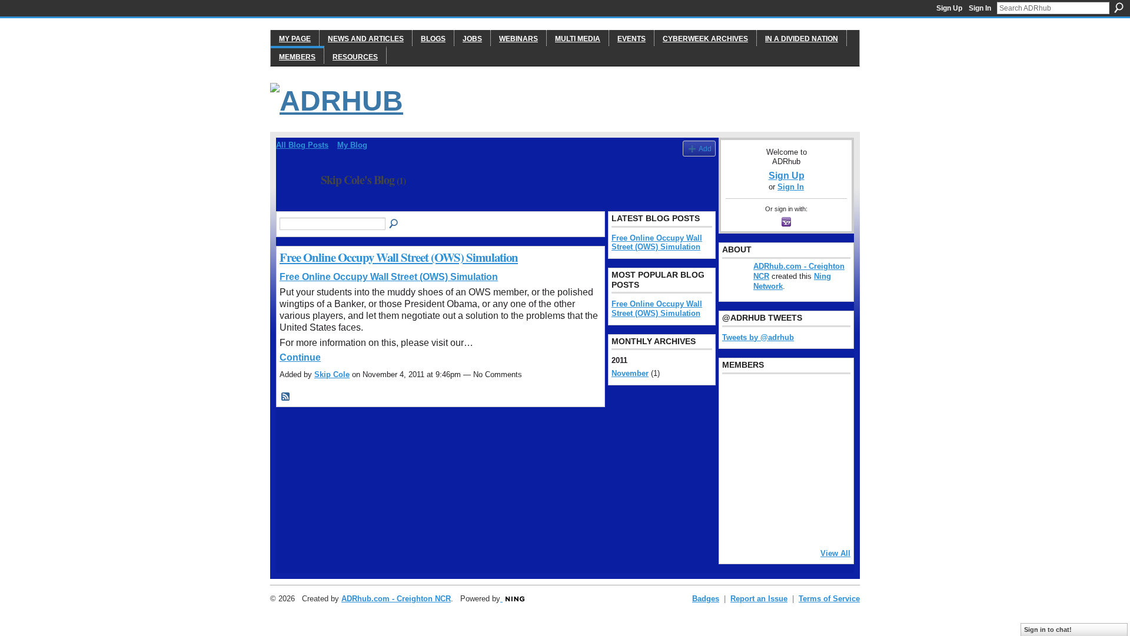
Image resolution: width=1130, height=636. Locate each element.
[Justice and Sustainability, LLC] (766, 523)
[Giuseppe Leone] (796, 459)
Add (705, 148)
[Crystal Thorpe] (826, 459)
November (630, 373)
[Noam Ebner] (736, 459)
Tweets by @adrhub (758, 337)
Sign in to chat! (1048, 629)
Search (1119, 7)
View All (835, 553)
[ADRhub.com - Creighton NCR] (766, 396)
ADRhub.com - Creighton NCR (396, 598)
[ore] (796, 523)
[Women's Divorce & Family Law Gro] (826, 428)
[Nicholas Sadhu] (796, 491)
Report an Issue (758, 598)
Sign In (980, 8)
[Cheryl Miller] (826, 523)
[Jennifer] (766, 428)
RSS (286, 397)
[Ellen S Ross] (826, 491)
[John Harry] (796, 428)
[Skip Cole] (295, 205)
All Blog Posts (302, 145)
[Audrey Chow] (796, 396)
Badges (705, 598)
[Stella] (766, 491)
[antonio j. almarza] (766, 459)
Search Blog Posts (394, 224)
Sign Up (949, 8)
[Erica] (736, 491)
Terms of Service (829, 598)
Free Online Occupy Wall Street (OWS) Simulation (399, 257)
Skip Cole (332, 374)
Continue (300, 357)
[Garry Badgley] (826, 396)
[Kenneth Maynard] (736, 523)
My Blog (352, 145)
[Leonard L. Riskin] (736, 428)
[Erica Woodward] (736, 396)
